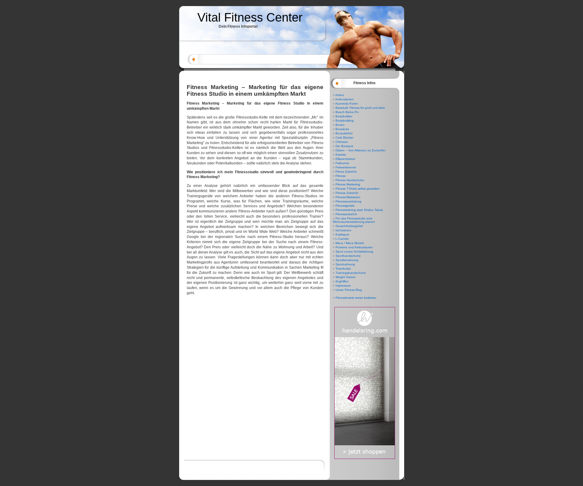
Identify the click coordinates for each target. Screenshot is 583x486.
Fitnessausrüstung (348, 201)
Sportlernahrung (347, 260)
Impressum (343, 285)
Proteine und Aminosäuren (354, 247)
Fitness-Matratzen (348, 197)
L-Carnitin (342, 238)
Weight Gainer (346, 277)
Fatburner (342, 163)
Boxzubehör (344, 133)
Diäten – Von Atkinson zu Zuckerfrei (360, 150)
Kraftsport (342, 234)
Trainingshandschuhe (351, 272)
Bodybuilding (345, 120)
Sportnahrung (345, 264)
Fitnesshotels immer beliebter (356, 297)
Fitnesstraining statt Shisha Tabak (359, 210)
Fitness (341, 176)
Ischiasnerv (343, 230)
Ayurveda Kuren (346, 103)
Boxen (340, 124)
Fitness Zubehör (347, 193)
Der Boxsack (344, 146)
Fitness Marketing (348, 184)
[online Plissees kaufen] (364, 458)
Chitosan (342, 141)
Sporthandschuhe (348, 255)
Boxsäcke (342, 129)
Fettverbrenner (346, 167)
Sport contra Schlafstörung (354, 251)
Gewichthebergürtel (349, 226)
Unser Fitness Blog (349, 289)
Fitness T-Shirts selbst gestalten (358, 188)
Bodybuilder (344, 116)
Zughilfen (342, 281)
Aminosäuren (344, 99)
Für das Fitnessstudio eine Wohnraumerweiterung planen (354, 220)
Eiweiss (341, 154)
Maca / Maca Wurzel (350, 243)
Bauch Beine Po (347, 112)
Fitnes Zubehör (346, 171)
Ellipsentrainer (345, 158)
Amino (339, 95)
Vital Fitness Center (249, 17)
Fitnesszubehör (346, 214)
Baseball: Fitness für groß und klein (360, 107)
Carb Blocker (344, 137)
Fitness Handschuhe (350, 180)
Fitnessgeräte (345, 205)
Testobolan (343, 268)
